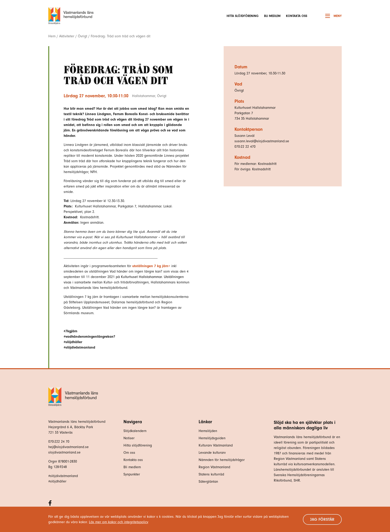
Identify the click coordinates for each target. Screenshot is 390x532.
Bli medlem (272, 16)
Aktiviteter (66, 36)
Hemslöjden (208, 431)
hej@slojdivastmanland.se (68, 447)
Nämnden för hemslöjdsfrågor (222, 460)
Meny (338, 16)
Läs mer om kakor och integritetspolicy (118, 522)
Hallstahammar (143, 96)
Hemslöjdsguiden (212, 438)
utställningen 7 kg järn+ (151, 266)
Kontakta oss (296, 16)
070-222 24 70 (58, 441)
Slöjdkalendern (134, 431)
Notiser (129, 438)
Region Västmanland (214, 467)
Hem (52, 36)
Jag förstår (322, 519)
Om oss (129, 453)
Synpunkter (131, 474)
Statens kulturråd (211, 474)
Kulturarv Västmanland (216, 445)
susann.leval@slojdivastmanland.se (261, 141)
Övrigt (82, 36)
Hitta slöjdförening (243, 16)
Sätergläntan (209, 482)
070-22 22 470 (244, 147)
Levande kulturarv (212, 453)
